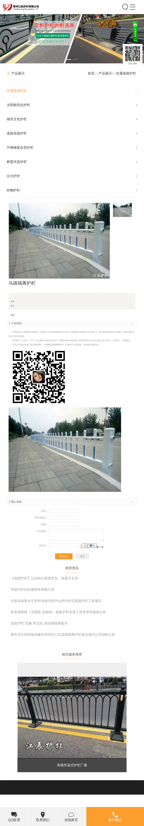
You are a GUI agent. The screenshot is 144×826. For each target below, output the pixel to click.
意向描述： (42, 531)
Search (124, 3)
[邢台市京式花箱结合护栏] (72, 717)
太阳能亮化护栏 (18, 105)
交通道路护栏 (126, 73)
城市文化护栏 (17, 119)
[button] (124, 716)
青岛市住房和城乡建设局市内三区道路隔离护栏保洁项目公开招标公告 (63, 634)
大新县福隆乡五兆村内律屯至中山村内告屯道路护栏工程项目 (56, 601)
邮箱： (44, 524)
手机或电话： (41, 517)
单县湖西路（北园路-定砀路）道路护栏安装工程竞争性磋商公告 (58, 612)
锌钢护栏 (13, 190)
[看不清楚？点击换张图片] (89, 546)
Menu (132, 3)
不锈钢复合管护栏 (20, 147)
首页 (91, 73)
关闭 (140, 43)
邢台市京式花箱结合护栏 (72, 765)
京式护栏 (13, 176)
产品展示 (18, 73)
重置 (82, 556)
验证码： (43, 545)
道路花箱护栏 (17, 133)
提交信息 (63, 556)
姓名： (44, 511)
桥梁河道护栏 (17, 162)
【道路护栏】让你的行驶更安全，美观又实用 (44, 578)
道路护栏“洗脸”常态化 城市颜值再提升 (39, 623)
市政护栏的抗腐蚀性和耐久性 (32, 589)
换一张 (100, 547)
